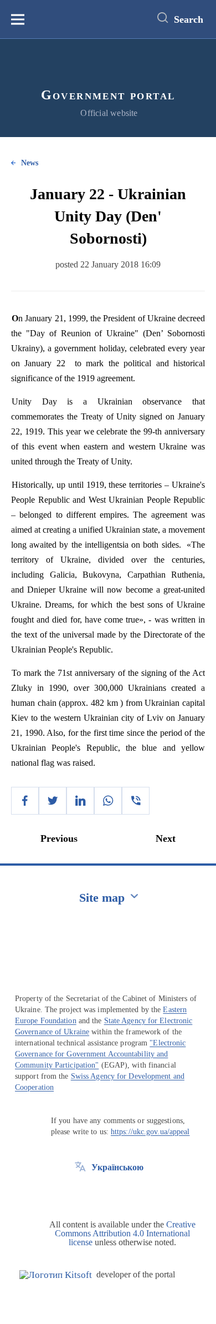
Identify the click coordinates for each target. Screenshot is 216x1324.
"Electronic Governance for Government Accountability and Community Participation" (100, 1054)
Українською (117, 1167)
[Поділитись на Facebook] (25, 800)
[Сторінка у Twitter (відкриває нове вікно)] (80, 1192)
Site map (102, 897)
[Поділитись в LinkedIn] (80, 800)
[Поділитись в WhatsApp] (108, 800)
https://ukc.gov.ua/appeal (150, 1132)
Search (188, 19)
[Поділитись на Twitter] (52, 800)
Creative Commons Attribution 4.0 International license (125, 1233)
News (29, 163)
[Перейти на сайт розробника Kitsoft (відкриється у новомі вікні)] (55, 1275)
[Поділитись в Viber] (135, 800)
